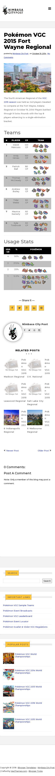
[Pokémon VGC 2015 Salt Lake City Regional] (34, 390)
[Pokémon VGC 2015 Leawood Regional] (11, 390)
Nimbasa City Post (20, 53)
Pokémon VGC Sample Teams (18, 605)
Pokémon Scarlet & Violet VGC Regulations (25, 627)
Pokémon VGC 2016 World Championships (28, 704)
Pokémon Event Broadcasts (17, 610)
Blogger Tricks (36, 771)
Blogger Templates (27, 767)
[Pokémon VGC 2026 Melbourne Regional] (34, 417)
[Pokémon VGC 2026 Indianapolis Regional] (11, 417)
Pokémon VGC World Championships (26, 655)
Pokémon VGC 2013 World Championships (28, 687)
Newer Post (12, 450)
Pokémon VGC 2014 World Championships (28, 671)
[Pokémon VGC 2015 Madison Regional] (11, 365)
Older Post (43, 450)
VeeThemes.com (19, 771)
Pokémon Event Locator (15, 621)
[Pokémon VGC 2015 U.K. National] (34, 365)
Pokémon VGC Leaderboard (17, 616)
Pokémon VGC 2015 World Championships (28, 720)
